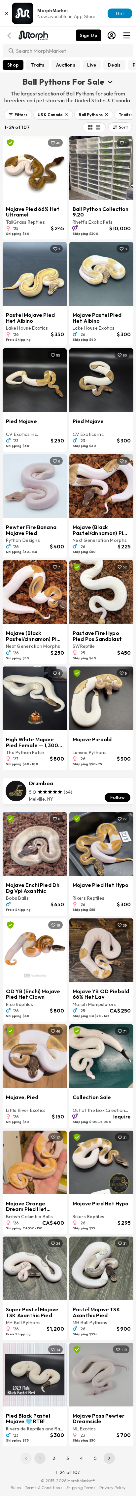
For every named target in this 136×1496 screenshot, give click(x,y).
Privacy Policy (112, 1487)
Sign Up (88, 35)
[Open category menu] (110, 81)
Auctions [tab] (65, 65)
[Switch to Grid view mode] (90, 127)
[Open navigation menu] (126, 35)
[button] (18, 115)
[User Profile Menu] (111, 35)
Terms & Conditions (43, 1487)
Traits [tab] (37, 65)
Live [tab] (91, 65)
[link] (68, 791)
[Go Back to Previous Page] (10, 35)
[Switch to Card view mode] (98, 127)
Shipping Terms (80, 1487)
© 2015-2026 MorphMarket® (68, 1480)
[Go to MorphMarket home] (33, 35)
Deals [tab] (114, 65)
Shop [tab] (13, 65)
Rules (16, 1487)
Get (120, 13)
